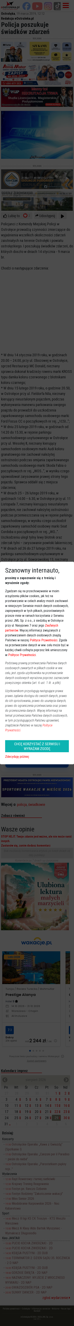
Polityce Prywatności (43, 640)
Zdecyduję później (17, 757)
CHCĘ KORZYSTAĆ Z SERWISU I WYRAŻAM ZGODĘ (37, 746)
